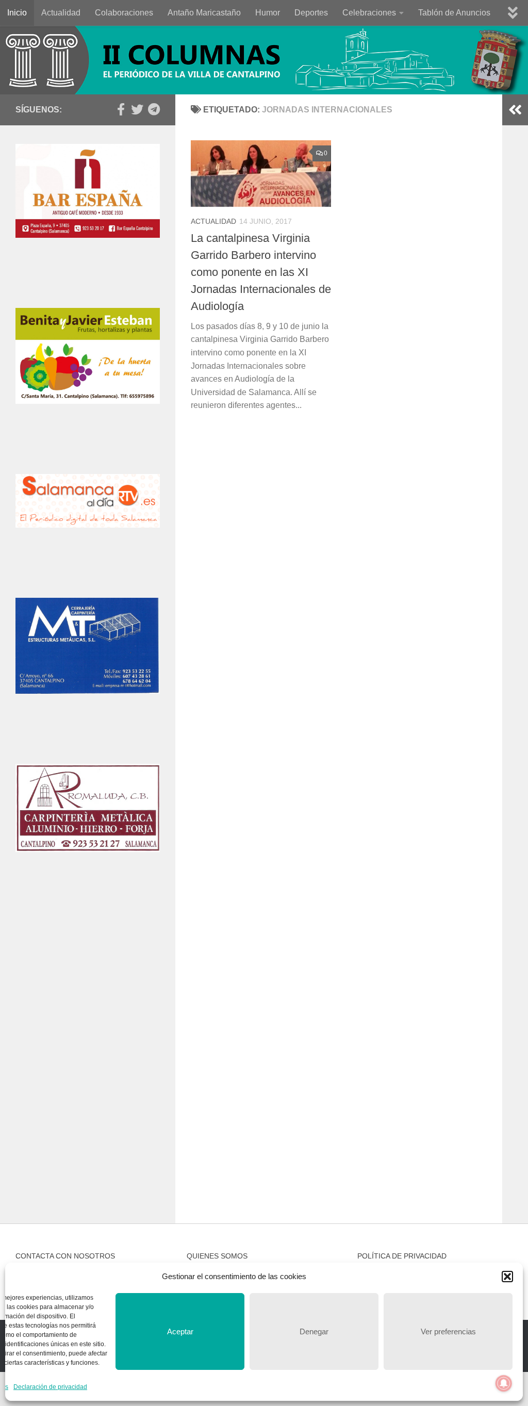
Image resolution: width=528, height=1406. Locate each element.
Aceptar (180, 1331)
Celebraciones (369, 12)
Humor (267, 12)
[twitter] (137, 109)
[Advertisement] (87, 983)
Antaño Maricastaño (204, 12)
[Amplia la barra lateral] (515, 109)
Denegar (314, 1331)
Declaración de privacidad (50, 1387)
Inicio (17, 12)
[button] (507, 1276)
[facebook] (120, 109)
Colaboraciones (124, 12)
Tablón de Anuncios (454, 12)
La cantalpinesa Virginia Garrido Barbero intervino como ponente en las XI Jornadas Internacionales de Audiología (261, 272)
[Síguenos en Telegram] (153, 109)
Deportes (311, 12)
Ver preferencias (448, 1331)
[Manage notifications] (504, 1383)
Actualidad (60, 12)
